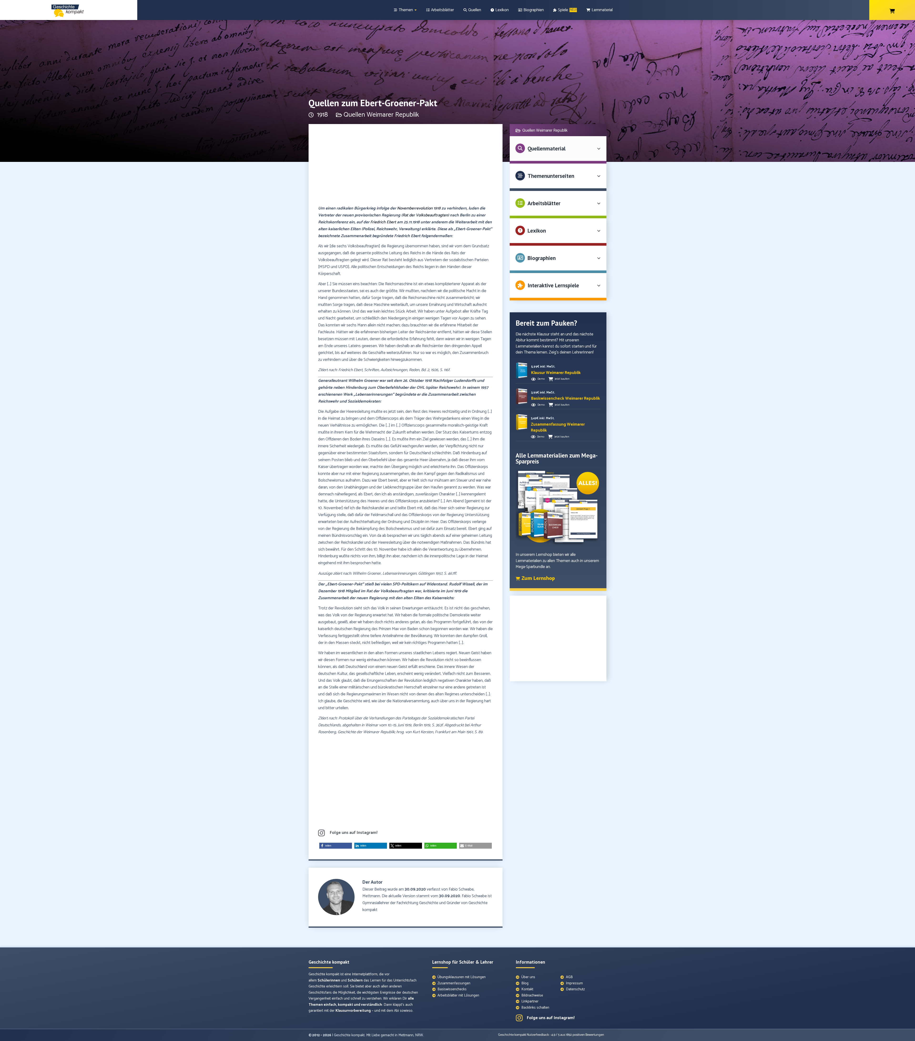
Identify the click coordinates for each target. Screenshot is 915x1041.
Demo (541, 379)
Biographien (542, 257)
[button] (335, 846)
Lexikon (537, 230)
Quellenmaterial (546, 148)
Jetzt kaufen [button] (562, 379)
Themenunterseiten (551, 175)
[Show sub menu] (415, 10)
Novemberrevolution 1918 (419, 208)
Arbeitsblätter (544, 203)
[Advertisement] (405, 167)
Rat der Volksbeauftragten (425, 215)
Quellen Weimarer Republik (381, 114)
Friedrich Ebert (383, 222)
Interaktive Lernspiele (553, 285)
